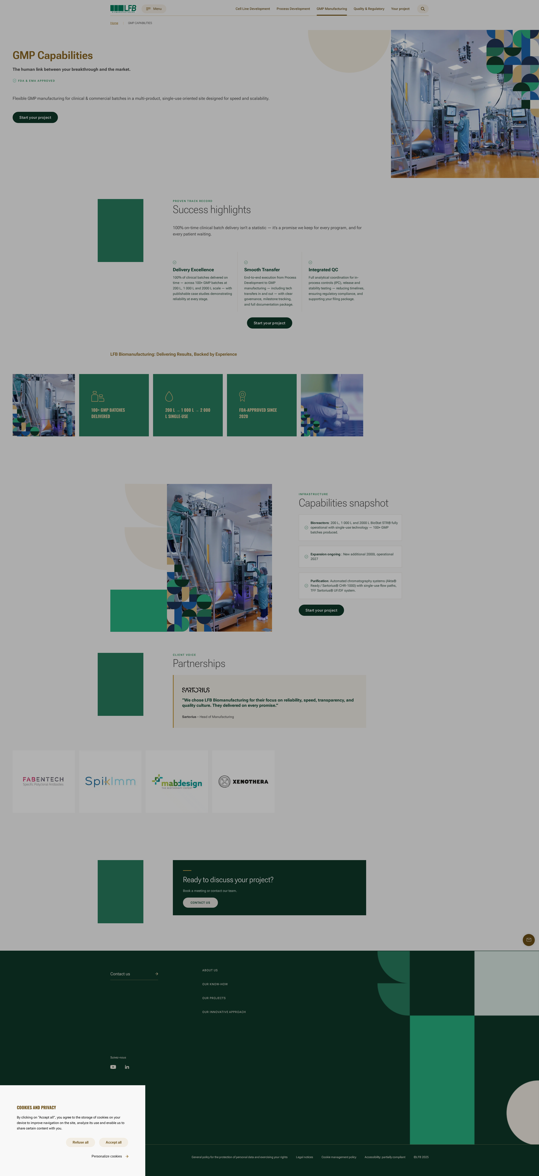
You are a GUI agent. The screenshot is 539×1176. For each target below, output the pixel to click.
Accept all (113, 1142)
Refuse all (80, 1142)
